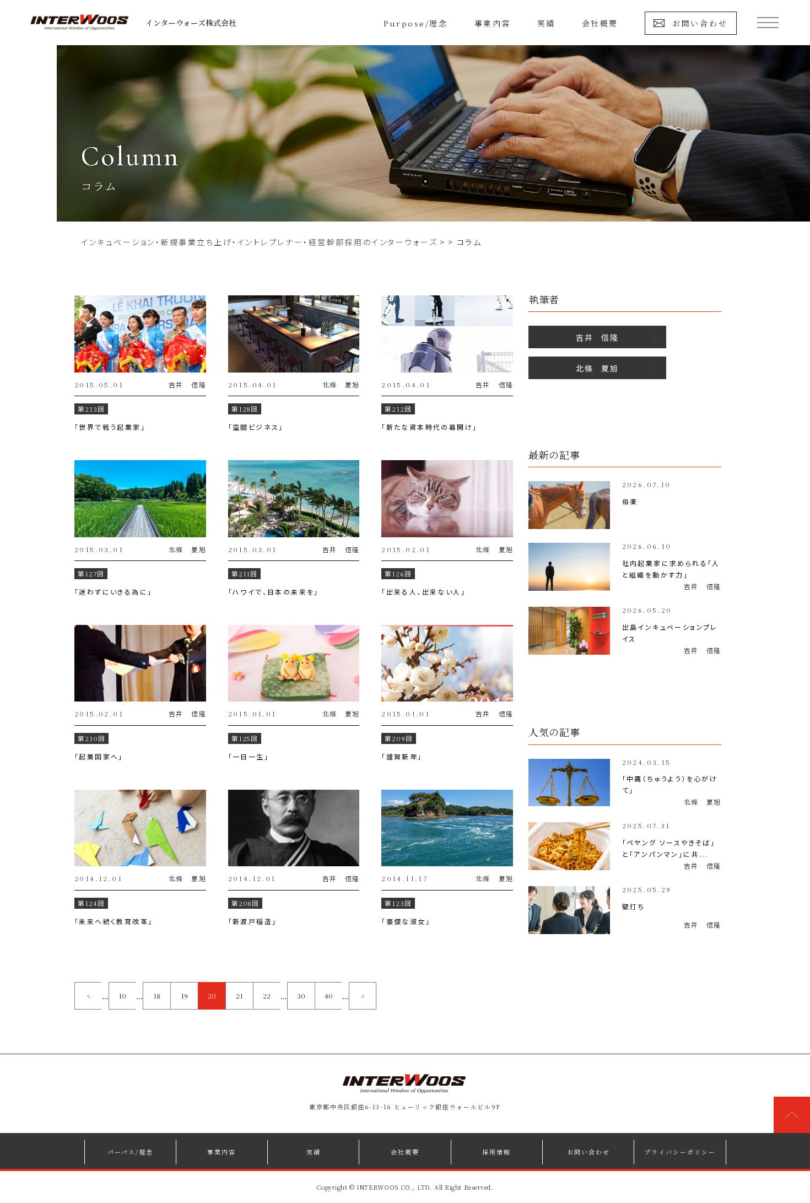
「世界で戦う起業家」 (109, 426)
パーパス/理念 (130, 1151)
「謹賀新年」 (401, 756)
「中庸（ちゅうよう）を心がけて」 (670, 784)
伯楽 (630, 501)
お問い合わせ (700, 23)
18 (156, 995)
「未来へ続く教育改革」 (113, 921)
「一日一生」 (248, 756)
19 (184, 995)
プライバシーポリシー (680, 1151)
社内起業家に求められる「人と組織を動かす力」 (671, 568)
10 (122, 995)
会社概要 (600, 23)
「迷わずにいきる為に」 (113, 591)
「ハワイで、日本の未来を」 (273, 591)
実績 (546, 23)
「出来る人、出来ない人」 (423, 591)
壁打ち (633, 906)
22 (267, 995)
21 (239, 995)
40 (329, 995)
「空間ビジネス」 (256, 426)
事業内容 (492, 23)
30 (301, 995)
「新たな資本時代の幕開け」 (429, 426)
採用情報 (496, 1151)
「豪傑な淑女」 (405, 921)
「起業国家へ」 (98, 756)
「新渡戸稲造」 (252, 921)
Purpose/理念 (415, 23)
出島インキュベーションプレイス (670, 632)
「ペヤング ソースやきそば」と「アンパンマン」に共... (669, 848)
